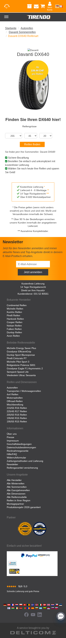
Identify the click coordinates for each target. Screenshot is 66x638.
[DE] (57, 6)
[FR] (61, 6)
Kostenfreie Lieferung (33, 283)
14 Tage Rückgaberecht (33, 287)
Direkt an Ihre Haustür (33, 290)
